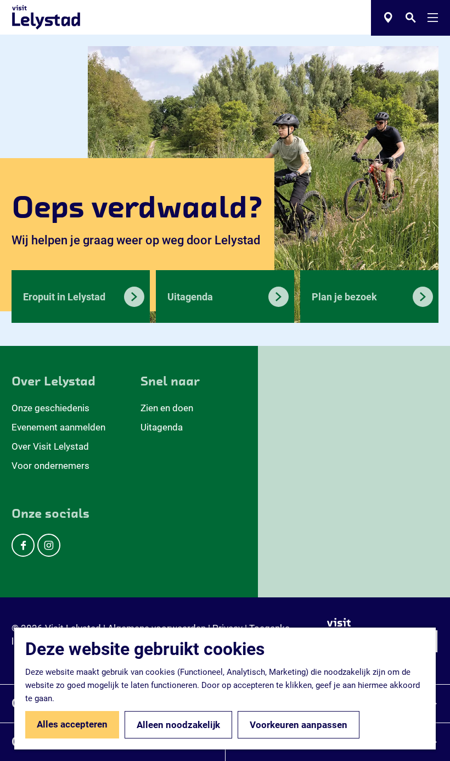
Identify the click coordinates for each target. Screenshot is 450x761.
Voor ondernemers (50, 465)
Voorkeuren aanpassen (298, 724)
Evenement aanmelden (58, 427)
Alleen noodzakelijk (178, 724)
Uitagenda (161, 427)
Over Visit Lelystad (50, 446)
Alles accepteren (72, 724)
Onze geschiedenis (50, 407)
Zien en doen (166, 407)
